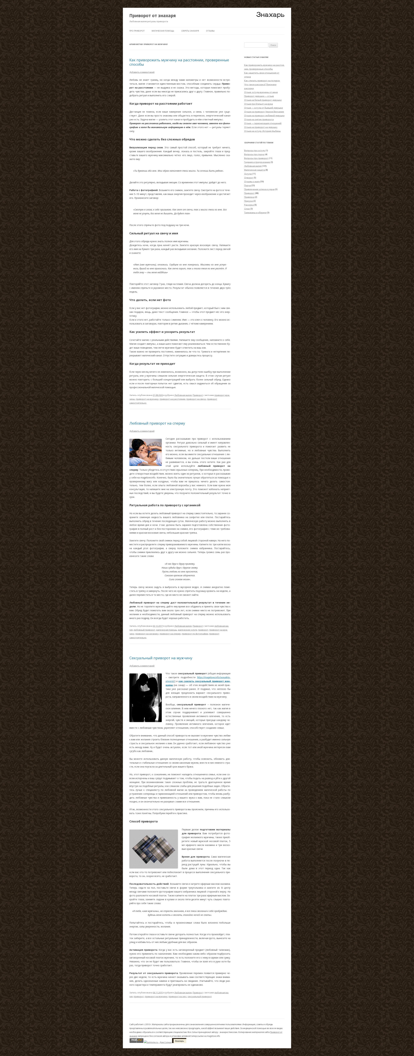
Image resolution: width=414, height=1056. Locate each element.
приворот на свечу (196, 399)
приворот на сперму (170, 633)
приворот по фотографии (195, 633)
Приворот (198, 395)
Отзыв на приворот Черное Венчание (264, 111)
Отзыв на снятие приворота (259, 119)
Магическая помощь (163, 30)
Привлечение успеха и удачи (259, 189)
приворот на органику (147, 633)
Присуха (248, 200)
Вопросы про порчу (254, 154)
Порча (247, 185)
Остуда (248, 173)
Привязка (249, 197)
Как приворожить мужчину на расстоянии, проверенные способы (179, 61)
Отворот (248, 177)
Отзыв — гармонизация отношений (262, 123)
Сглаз (247, 208)
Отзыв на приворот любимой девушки (264, 115)
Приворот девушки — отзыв (259, 96)
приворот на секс (178, 996)
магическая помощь (166, 629)
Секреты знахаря (190, 30)
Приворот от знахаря (152, 15)
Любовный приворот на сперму (157, 423)
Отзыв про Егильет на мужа (258, 103)
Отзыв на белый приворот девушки (263, 99)
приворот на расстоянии (172, 399)
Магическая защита (254, 169)
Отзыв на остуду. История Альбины (262, 131)
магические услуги (187, 629)
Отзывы (210, 30)
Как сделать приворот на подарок (262, 80)
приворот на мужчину (147, 399)
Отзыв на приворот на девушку (260, 127)
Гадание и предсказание (257, 162)
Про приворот (137, 30)
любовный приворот (144, 629)
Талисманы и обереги (255, 212)
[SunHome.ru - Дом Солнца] (158, 1042)
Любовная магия (183, 395)
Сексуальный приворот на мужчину (160, 657)
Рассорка (249, 204)
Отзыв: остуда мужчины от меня (261, 92)
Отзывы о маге (252, 181)
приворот (203, 629)
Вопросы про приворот (256, 158)
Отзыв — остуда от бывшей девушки (263, 107)
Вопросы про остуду (254, 150)
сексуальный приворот (200, 996)
